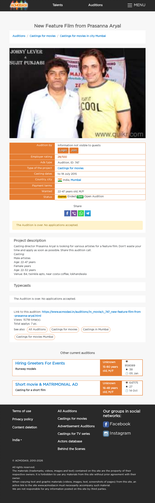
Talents (58, 5)
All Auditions (37, 329)
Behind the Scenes (71, 449)
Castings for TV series (74, 434)
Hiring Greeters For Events (40, 363)
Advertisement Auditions (76, 426)
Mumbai (76, 180)
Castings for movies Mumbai (34, 337)
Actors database (70, 441)
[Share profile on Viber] (74, 213)
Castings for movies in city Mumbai (83, 36)
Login (63, 150)
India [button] (16, 440)
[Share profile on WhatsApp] (81, 213)
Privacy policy (22, 419)
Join (74, 150)
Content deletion (24, 427)
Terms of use (21, 411)
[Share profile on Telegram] (88, 213)
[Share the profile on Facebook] (67, 213)
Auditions (95, 5)
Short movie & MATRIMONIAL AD (46, 384)
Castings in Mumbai (96, 329)
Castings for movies (43, 36)
